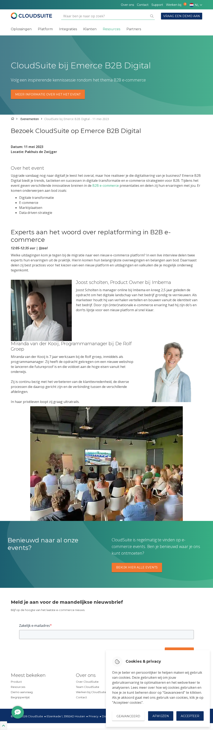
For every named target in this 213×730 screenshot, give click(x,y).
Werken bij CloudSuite (91, 692)
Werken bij (174, 5)
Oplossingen (21, 29)
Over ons (127, 5)
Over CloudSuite (87, 681)
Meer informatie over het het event (47, 94)
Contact (143, 5)
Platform (45, 29)
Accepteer (190, 716)
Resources (111, 29)
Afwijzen (160, 716)
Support (157, 5)
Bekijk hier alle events (137, 567)
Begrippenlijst (20, 697)
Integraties (68, 29)
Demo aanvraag (22, 692)
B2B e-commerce (105, 185)
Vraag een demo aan (181, 16)
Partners (133, 29)
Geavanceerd (128, 716)
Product (16, 681)
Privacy (93, 716)
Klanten (90, 29)
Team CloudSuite (87, 687)
